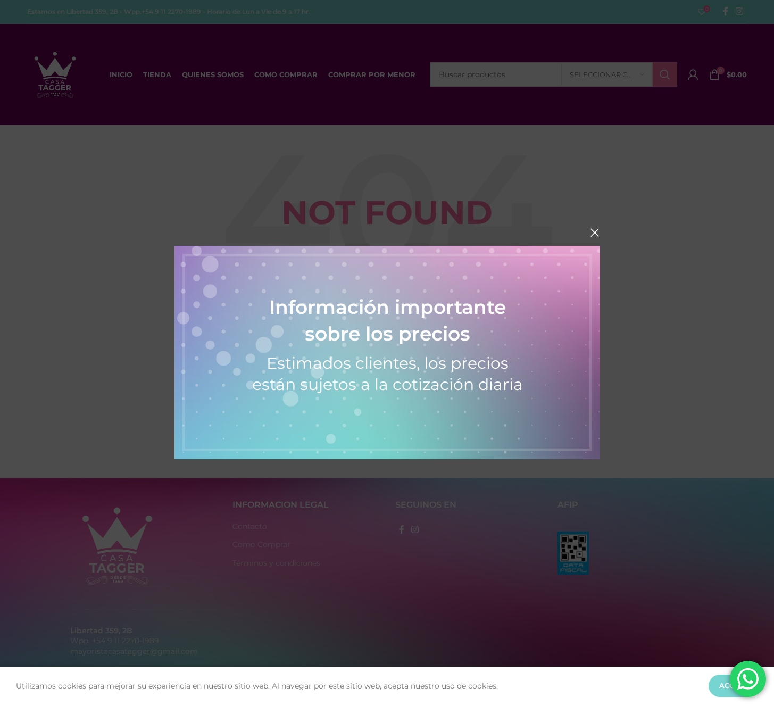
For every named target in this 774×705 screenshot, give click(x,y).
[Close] (594, 232)
